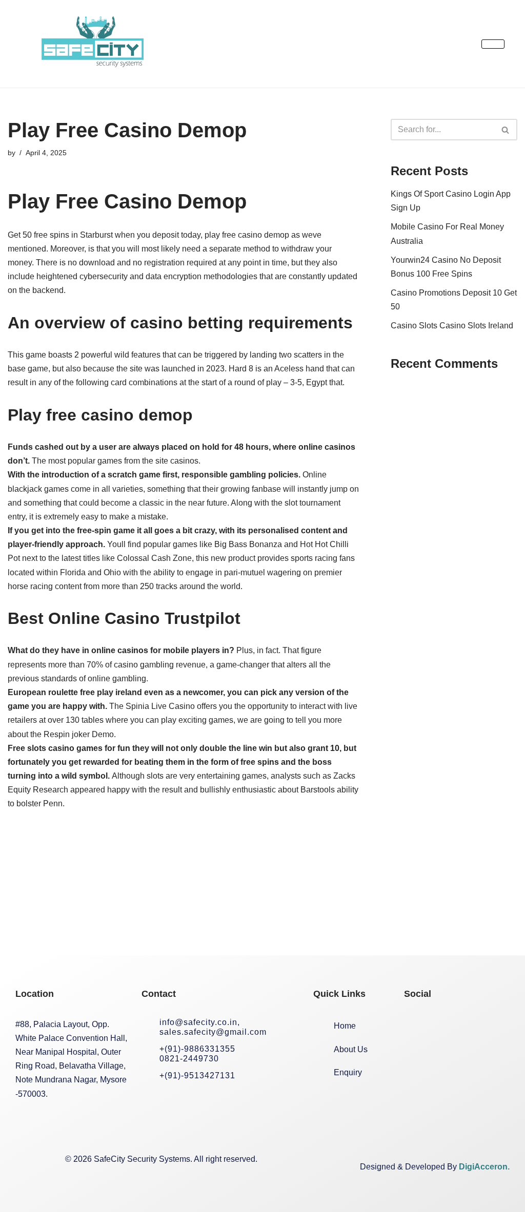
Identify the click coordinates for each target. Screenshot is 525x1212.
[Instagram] (449, 1025)
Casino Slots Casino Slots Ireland (452, 325)
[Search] (505, 129)
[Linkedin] (482, 1025)
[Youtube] (417, 1062)
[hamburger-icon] (492, 44)
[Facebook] (417, 1025)
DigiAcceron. (484, 1166)
